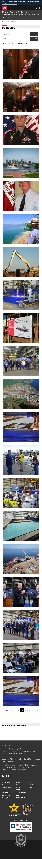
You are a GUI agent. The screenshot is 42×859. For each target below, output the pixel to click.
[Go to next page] (33, 710)
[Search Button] (35, 8)
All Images (7, 43)
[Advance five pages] (37, 710)
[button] (10, 4)
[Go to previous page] (11, 710)
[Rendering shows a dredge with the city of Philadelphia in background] (21, 163)
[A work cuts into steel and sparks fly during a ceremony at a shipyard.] (21, 691)
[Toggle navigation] (38, 8)
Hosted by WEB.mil (20, 820)
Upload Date (22, 43)
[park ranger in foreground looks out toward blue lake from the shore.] (21, 229)
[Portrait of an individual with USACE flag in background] (21, 196)
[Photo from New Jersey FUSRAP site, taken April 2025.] (21, 262)
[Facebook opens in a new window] (3, 776)
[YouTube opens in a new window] (7, 776)
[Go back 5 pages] (7, 710)
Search (34, 34)
